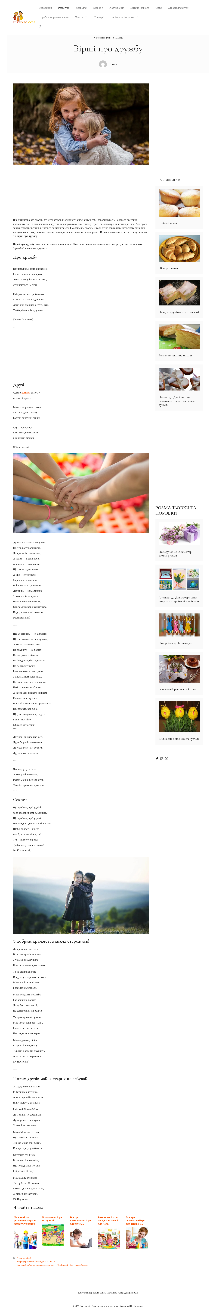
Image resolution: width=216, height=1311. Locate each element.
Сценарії (99, 17)
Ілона (113, 64)
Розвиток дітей (103, 37)
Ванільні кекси (168, 223)
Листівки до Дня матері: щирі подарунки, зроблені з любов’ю (179, 599)
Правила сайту (97, 1292)
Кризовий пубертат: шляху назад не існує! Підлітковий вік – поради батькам (53, 1265)
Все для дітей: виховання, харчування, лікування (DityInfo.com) (111, 1306)
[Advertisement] (81, 192)
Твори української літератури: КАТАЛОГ (36, 1261)
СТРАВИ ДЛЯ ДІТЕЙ (167, 180)
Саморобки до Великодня (175, 643)
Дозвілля (81, 8)
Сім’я (158, 8)
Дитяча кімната (139, 8)
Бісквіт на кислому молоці (175, 355)
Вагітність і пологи (122, 17)
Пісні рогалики (168, 268)
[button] (40, 27)
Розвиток (63, 8)
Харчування (116, 8)
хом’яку (26, 392)
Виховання (45, 8)
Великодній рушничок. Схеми (177, 689)
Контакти (83, 1292)
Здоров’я (98, 8)
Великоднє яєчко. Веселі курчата (179, 739)
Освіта (79, 17)
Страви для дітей (178, 8)
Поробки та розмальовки (54, 17)
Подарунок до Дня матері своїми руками (175, 553)
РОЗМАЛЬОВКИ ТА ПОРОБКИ (175, 510)
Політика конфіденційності (122, 1292)
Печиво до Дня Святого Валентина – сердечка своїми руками (177, 401)
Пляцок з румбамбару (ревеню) (179, 312)
